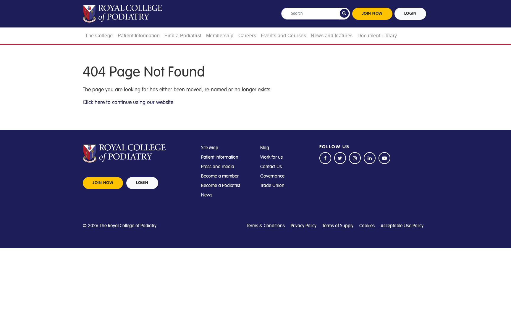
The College (99, 35)
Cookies (367, 225)
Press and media (217, 166)
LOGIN (410, 14)
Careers (247, 35)
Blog (264, 147)
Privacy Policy (303, 225)
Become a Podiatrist (220, 185)
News (206, 195)
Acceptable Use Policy (402, 225)
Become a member (220, 176)
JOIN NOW (372, 14)
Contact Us (271, 166)
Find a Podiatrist (182, 35)
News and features (332, 35)
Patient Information (139, 35)
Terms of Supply (337, 225)
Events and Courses (283, 35)
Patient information (219, 157)
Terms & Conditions (266, 225)
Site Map (209, 147)
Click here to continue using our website (128, 102)
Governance (272, 176)
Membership (220, 35)
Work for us (271, 157)
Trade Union (272, 185)
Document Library (377, 35)
